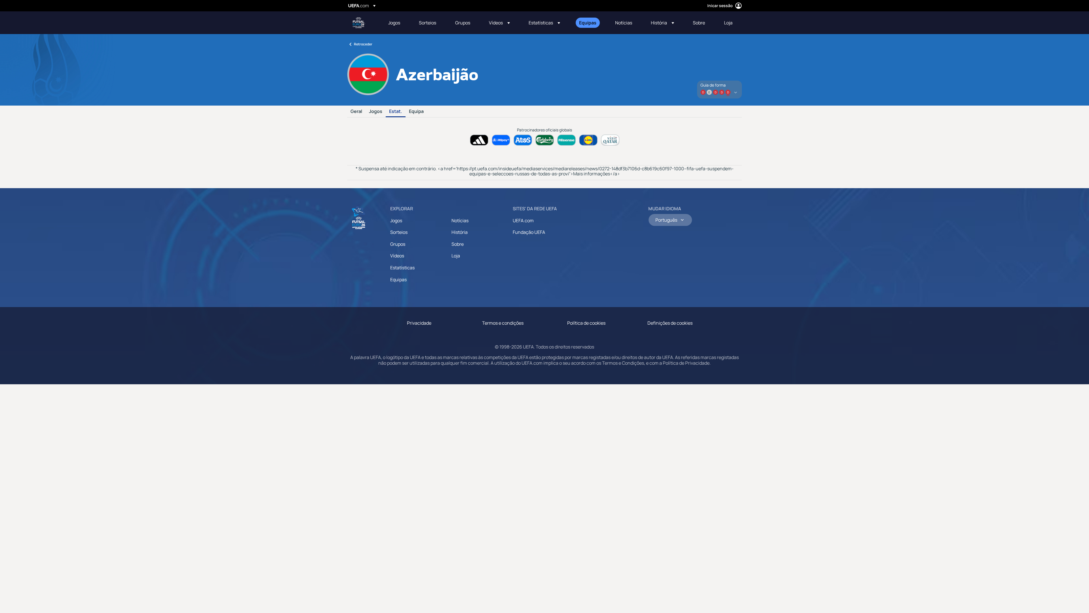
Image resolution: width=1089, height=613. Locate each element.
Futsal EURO (359, 22)
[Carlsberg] (544, 140)
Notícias (459, 220)
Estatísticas (402, 267)
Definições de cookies (670, 323)
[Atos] (523, 140)
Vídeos (397, 256)
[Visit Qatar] (610, 140)
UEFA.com (523, 220)
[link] (394, 22)
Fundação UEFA (529, 232)
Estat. (395, 111)
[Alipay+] (501, 140)
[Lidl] (588, 140)
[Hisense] (566, 140)
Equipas (398, 279)
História (459, 232)
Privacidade (419, 323)
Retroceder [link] (363, 44)
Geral (356, 111)
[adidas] (479, 140)
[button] (499, 22)
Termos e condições (503, 323)
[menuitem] (396, 22)
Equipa (416, 111)
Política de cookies (586, 323)
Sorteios (399, 232)
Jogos (375, 111)
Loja (455, 256)
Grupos (397, 244)
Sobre (457, 244)
